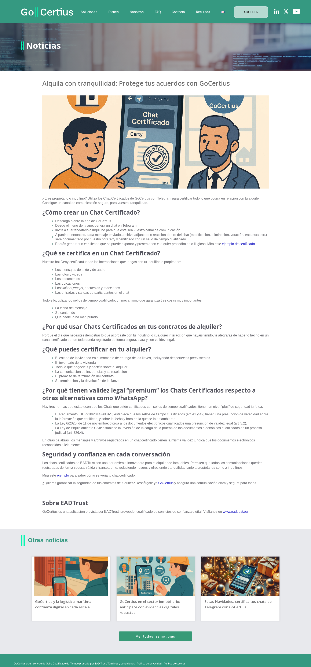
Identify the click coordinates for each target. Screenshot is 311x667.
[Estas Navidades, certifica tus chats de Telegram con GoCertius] (240, 588)
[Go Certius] (47, 12)
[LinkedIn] (276, 11)
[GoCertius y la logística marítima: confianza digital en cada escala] (71, 588)
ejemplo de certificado (238, 244)
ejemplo (63, 475)
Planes (113, 12)
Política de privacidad (149, 663)
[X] (286, 11)
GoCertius (165, 483)
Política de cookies (174, 663)
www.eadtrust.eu (235, 511)
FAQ (158, 12)
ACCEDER (251, 12)
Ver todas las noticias (155, 636)
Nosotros (137, 12)
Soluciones (89, 12)
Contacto (178, 12)
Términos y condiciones (121, 663)
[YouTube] (296, 11)
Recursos (203, 12)
